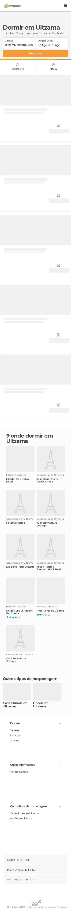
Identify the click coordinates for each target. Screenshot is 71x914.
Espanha (15, 735)
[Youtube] (44, 893)
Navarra (15, 730)
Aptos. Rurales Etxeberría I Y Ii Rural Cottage (49, 568)
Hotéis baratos (19, 771)
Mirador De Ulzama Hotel (17, 480)
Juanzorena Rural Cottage (47, 524)
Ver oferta (59, 131)
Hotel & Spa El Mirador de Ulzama (19, 612)
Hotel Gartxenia (15, 523)
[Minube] (12, 5)
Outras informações (22, 764)
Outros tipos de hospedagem (28, 806)
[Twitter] (34, 893)
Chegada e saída (46, 40)
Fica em (15, 723)
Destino (9, 40)
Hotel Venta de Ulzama (50, 610)
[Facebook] (29, 893)
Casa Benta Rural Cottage (16, 659)
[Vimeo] (39, 893)
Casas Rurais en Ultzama (15, 705)
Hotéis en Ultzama (40, 705)
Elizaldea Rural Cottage (20, 566)
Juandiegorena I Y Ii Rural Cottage (48, 480)
